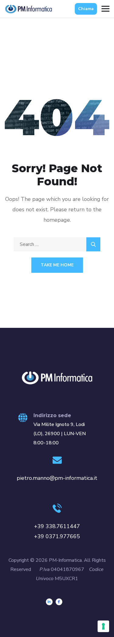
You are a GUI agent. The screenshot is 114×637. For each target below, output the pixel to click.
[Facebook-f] (59, 601)
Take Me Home (57, 265)
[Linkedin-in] (49, 601)
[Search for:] (57, 244)
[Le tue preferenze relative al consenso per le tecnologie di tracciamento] (103, 626)
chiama (86, 9)
